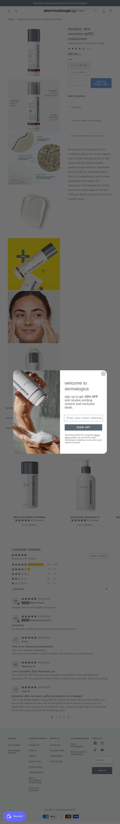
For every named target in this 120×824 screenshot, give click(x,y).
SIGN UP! (83, 427)
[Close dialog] (103, 374)
